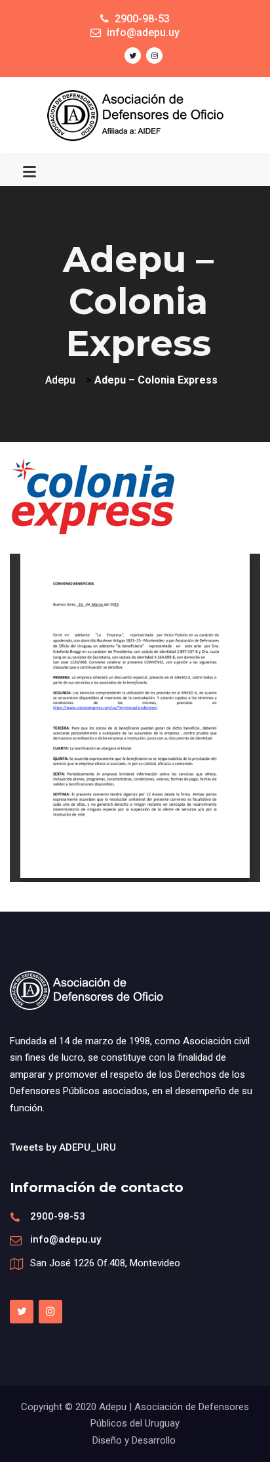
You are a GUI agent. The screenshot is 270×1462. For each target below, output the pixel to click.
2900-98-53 (57, 1216)
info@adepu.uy (65, 1239)
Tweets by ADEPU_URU (63, 1147)
